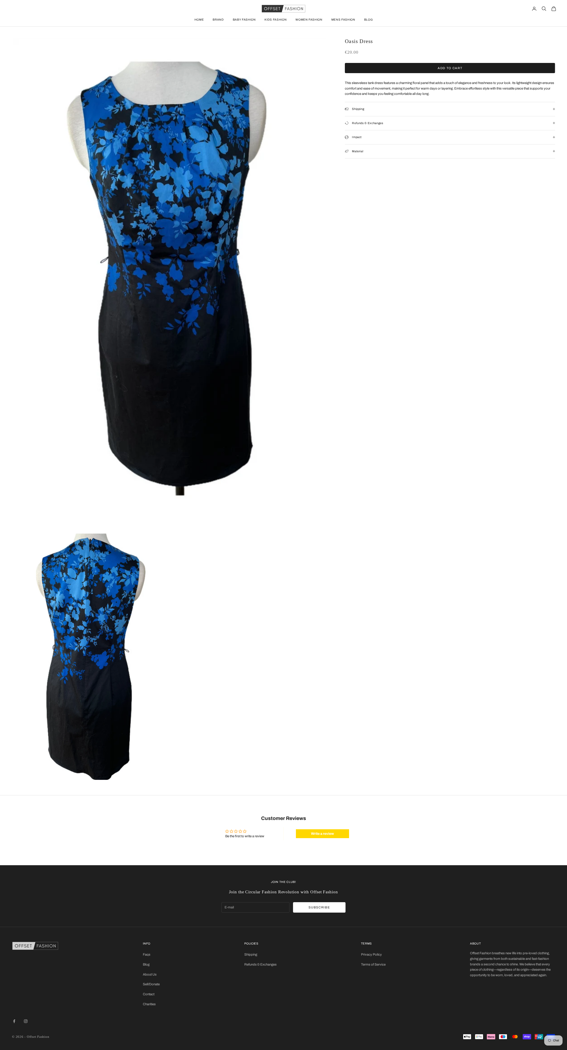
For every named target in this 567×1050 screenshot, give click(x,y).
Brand (218, 19)
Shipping (250, 954)
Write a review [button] (322, 833)
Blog (368, 19)
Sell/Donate (151, 984)
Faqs (146, 954)
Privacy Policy (371, 954)
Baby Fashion (244, 19)
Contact (148, 994)
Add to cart (450, 68)
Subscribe (319, 907)
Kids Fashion (275, 19)
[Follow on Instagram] (25, 1021)
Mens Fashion (343, 19)
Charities (149, 1004)
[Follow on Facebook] (14, 1021)
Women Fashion (308, 19)
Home (199, 19)
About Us (150, 974)
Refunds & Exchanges (260, 964)
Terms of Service (373, 964)
